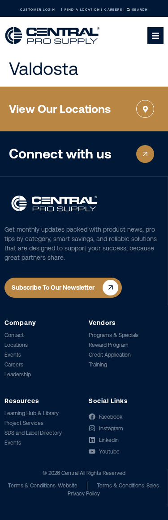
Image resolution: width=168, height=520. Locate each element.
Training (98, 365)
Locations (16, 345)
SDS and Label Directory (33, 433)
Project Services (23, 423)
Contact (14, 335)
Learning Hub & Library (31, 413)
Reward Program (109, 345)
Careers (13, 365)
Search (139, 9)
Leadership (17, 374)
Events (12, 355)
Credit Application (110, 355)
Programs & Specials (113, 335)
